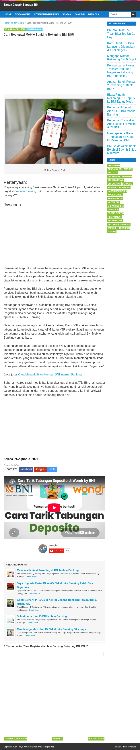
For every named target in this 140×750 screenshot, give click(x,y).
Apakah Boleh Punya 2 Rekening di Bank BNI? (121, 85)
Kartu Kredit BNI (117, 191)
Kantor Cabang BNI (119, 187)
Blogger (118, 747)
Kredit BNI (113, 202)
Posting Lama (96, 739)
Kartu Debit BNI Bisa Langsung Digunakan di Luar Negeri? (121, 47)
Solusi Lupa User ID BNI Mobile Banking (42, 616)
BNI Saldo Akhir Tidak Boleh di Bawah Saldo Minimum (121, 150)
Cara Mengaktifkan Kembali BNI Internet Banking (50, 374)
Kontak (67, 14)
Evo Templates (129, 747)
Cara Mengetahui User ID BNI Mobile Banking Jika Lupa (51, 629)
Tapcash (112, 228)
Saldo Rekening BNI (119, 224)
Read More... (32, 576)
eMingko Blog (48, 747)
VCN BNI (112, 232)
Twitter (52, 469)
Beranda (58, 739)
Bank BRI (80, 14)
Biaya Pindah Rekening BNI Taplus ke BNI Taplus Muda (121, 98)
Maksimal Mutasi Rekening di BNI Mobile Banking (48, 570)
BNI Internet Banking (120, 176)
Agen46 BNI (114, 165)
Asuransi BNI (115, 169)
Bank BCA (93, 14)
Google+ (40, 469)
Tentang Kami (22, 14)
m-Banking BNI (35, 29)
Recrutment (115, 217)
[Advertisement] (54, 64)
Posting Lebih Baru (16, 739)
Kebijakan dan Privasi (46, 14)
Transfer (124, 228)
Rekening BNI (115, 220)
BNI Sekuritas (115, 180)
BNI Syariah (114, 184)
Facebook (26, 469)
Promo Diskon (116, 213)
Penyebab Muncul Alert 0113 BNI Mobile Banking (121, 111)
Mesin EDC (113, 209)
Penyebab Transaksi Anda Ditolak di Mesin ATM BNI (121, 124)
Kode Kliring (115, 195)
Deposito (127, 184)
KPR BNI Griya (115, 198)
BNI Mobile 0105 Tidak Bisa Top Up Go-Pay (121, 34)
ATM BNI (128, 169)
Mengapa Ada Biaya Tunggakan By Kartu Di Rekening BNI (120, 137)
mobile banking (26, 191)
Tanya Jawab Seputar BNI (21, 4)
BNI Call (112, 173)
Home (8, 14)
